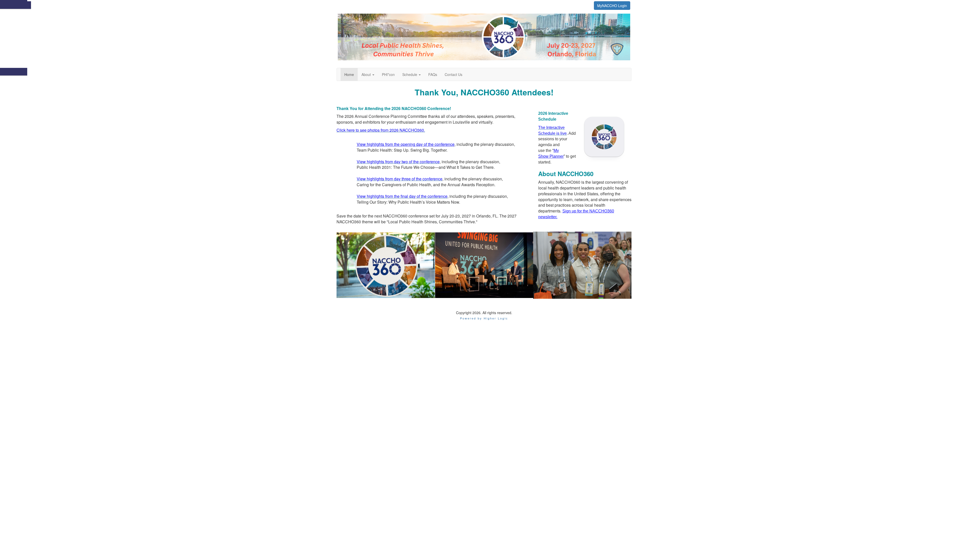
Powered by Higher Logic (484, 318)
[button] (368, 74)
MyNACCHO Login (612, 5)
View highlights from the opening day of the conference (406, 144)
